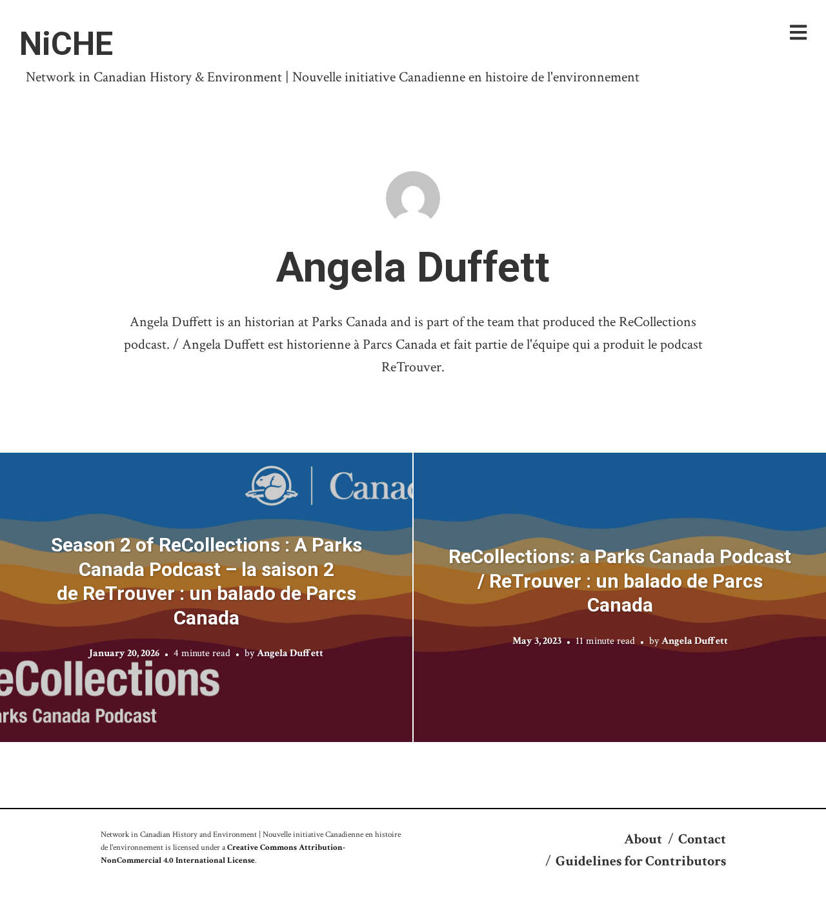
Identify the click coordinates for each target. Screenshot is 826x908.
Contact (702, 839)
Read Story (206, 597)
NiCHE (66, 44)
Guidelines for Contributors (641, 861)
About (643, 839)
